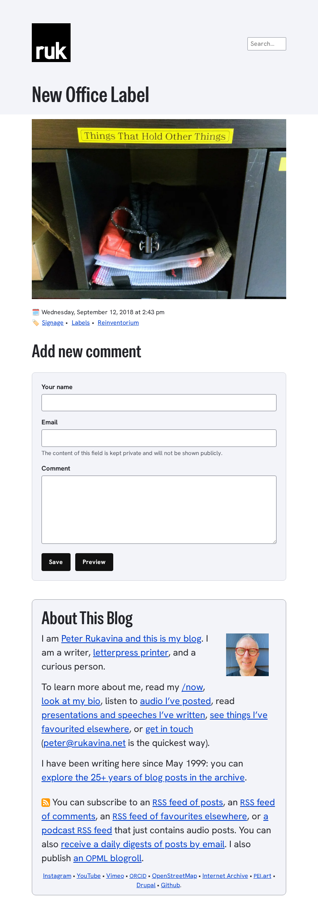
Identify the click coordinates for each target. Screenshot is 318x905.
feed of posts (187, 802)
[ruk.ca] (159, 42)
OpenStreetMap (174, 876)
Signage (53, 322)
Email (49, 422)
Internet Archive (225, 876)
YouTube (89, 876)
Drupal (146, 885)
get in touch (169, 729)
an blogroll (107, 858)
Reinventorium (118, 322)
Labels (81, 322)
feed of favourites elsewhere (179, 816)
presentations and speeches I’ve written (123, 715)
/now (192, 687)
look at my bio (70, 701)
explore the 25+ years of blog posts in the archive (143, 777)
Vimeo (115, 876)
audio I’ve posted (175, 701)
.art (262, 876)
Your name (57, 386)
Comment (55, 468)
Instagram (57, 876)
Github (170, 885)
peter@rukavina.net (84, 743)
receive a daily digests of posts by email (143, 844)
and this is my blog (131, 638)
